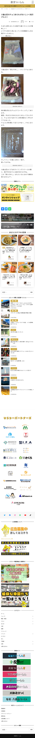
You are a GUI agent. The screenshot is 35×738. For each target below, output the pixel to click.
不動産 (2, 641)
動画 (2, 628)
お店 (2, 626)
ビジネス (3, 636)
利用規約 (3, 711)
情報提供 (3, 708)
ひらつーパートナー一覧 (7, 538)
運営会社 (3, 716)
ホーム (2, 613)
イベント (3, 633)
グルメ (32, 21)
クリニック (3, 631)
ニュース (3, 616)
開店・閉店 (3, 618)
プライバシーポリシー (6, 713)
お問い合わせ (4, 646)
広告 (2, 644)
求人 (2, 639)
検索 (31, 292)
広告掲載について (5, 718)
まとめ (2, 623)
